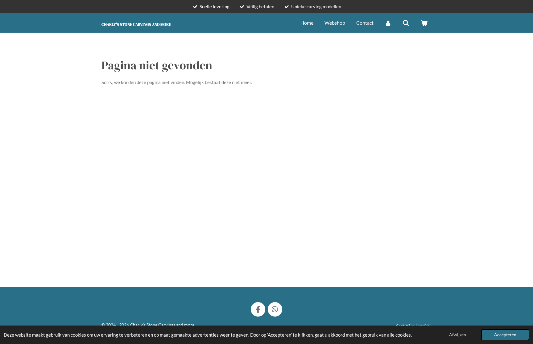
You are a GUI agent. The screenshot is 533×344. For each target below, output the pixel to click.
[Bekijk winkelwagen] (424, 22)
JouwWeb (423, 325)
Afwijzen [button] (457, 334)
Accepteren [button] (505, 334)
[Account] (388, 22)
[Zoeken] (406, 22)
